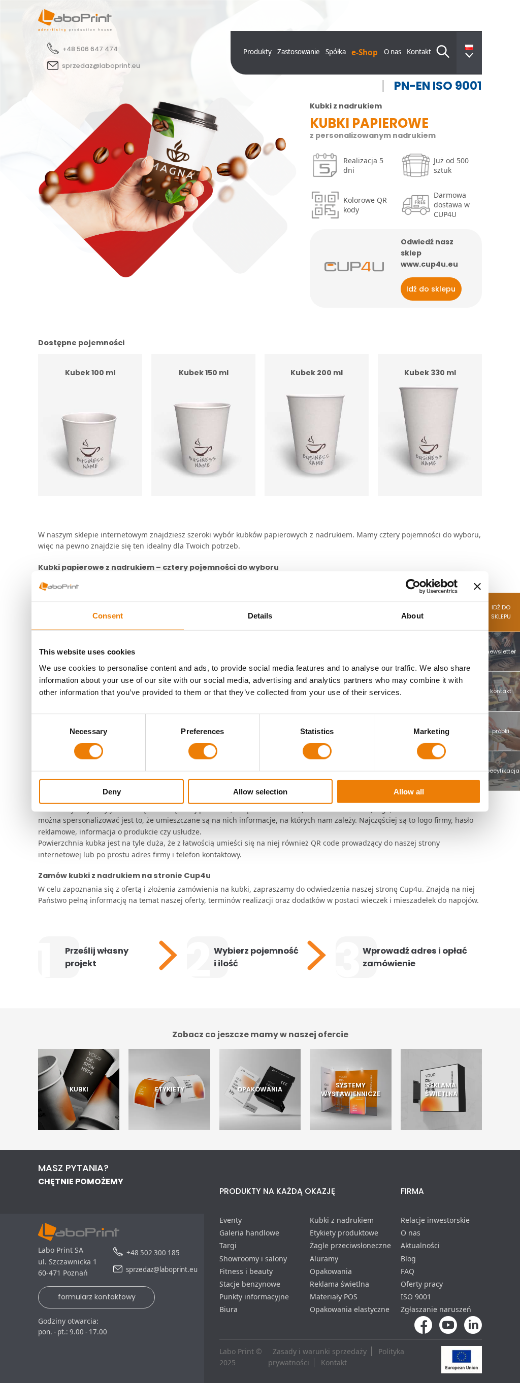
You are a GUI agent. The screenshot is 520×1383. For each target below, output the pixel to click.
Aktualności (420, 1245)
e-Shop (364, 52)
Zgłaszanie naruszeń (436, 1309)
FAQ (407, 1271)
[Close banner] (477, 586)
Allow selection (260, 791)
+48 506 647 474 (90, 49)
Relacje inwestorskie (435, 1220)
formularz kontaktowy (97, 1297)
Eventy (230, 1220)
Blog (408, 1258)
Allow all (409, 791)
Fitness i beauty (246, 1271)
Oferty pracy (422, 1284)
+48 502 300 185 (153, 1252)
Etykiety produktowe (344, 1233)
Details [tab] (260, 615)
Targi (228, 1245)
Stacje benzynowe (249, 1284)
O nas (392, 51)
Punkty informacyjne (254, 1296)
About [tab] (412, 615)
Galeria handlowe (249, 1233)
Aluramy (324, 1258)
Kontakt (419, 51)
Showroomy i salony (253, 1258)
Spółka (336, 51)
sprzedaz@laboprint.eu (101, 65)
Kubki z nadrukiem (342, 1220)
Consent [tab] (107, 615)
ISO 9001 (416, 1296)
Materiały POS (334, 1296)
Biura (228, 1309)
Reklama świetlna (339, 1284)
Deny (112, 791)
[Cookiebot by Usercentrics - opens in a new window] (413, 586)
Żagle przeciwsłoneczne (350, 1245)
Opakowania (331, 1271)
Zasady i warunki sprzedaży (320, 1351)
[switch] (202, 751)
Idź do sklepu (431, 289)
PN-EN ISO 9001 (438, 86)
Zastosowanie (298, 51)
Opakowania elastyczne (349, 1309)
